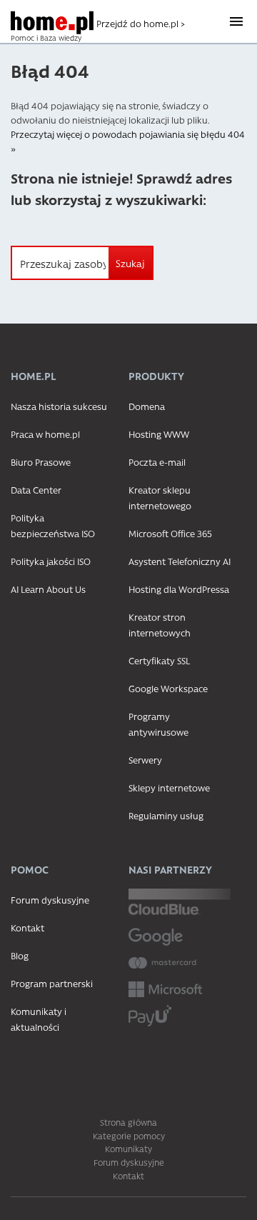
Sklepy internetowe (169, 787)
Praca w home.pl (45, 434)
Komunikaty (128, 1148)
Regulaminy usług (165, 815)
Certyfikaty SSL (159, 660)
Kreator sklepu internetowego (159, 497)
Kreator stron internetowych (159, 625)
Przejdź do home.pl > (140, 23)
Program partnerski (52, 983)
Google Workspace (168, 688)
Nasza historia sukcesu (59, 406)
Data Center (36, 490)
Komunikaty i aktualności (38, 1019)
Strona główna (128, 1122)
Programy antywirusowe (158, 724)
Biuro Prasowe (41, 462)
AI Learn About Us (48, 589)
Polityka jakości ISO (51, 561)
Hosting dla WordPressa (178, 589)
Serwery (145, 760)
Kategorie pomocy (129, 1135)
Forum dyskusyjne (50, 900)
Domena (146, 406)
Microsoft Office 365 (170, 533)
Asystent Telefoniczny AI (179, 561)
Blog (20, 955)
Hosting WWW (158, 434)
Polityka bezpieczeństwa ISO (53, 525)
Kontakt (27, 927)
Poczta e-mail (157, 462)
